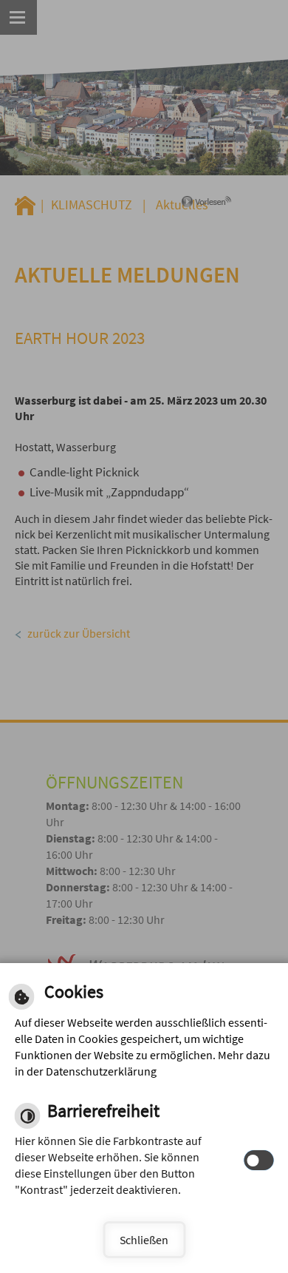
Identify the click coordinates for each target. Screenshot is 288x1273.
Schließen (144, 1239)
